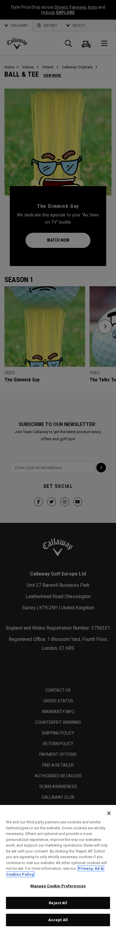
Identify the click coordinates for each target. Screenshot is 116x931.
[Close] (108, 813)
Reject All (58, 903)
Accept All (58, 920)
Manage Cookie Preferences (58, 886)
